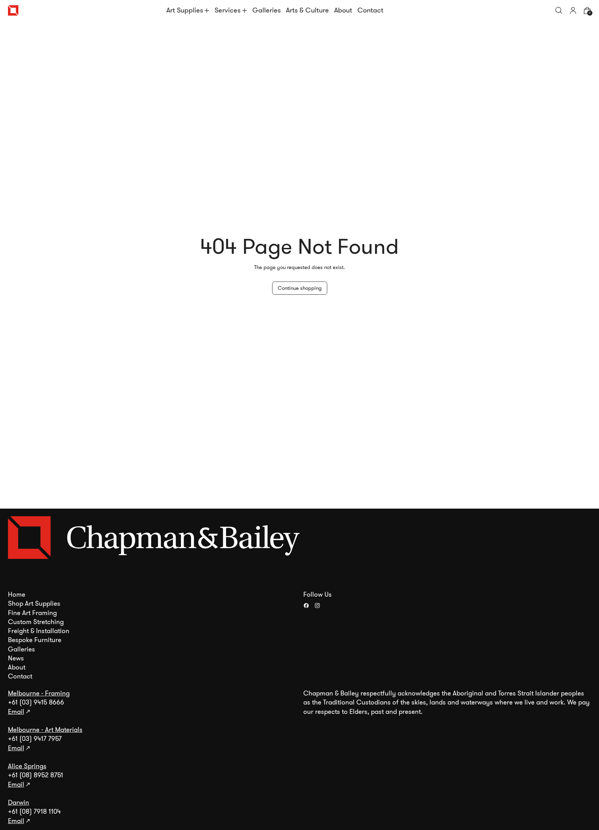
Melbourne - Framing (39, 693)
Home (16, 594)
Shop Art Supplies (34, 603)
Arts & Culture (307, 10)
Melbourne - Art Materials (45, 730)
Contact (370, 10)
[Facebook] (306, 605)
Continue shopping (300, 288)
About (343, 10)
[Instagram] (317, 605)
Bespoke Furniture (34, 640)
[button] (559, 11)
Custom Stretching (36, 622)
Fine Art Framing (32, 613)
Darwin (18, 802)
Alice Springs (27, 766)
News (16, 658)
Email (16, 712)
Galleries (266, 10)
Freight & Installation (38, 631)
